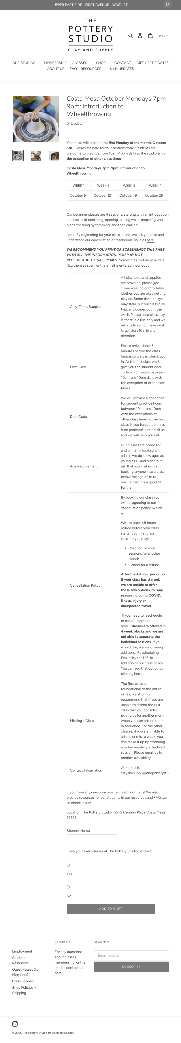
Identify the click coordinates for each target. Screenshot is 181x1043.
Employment (22, 951)
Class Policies (23, 981)
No (69, 896)
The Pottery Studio (35, 1032)
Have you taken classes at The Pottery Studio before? (109, 851)
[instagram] (167, 4)
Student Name (78, 830)
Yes (69, 874)
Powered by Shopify (61, 1032)
